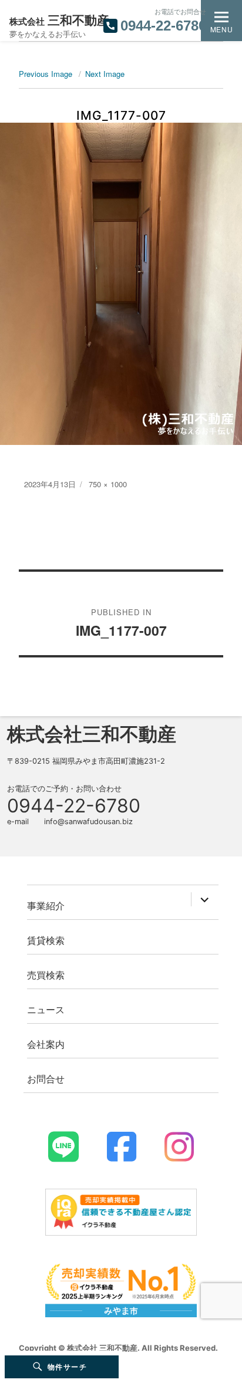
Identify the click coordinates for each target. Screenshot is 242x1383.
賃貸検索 (46, 940)
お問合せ (46, 1078)
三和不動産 (59, 20)
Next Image (105, 73)
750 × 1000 (108, 484)
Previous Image (45, 73)
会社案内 (46, 1044)
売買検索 (46, 974)
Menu (221, 29)
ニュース (46, 1009)
